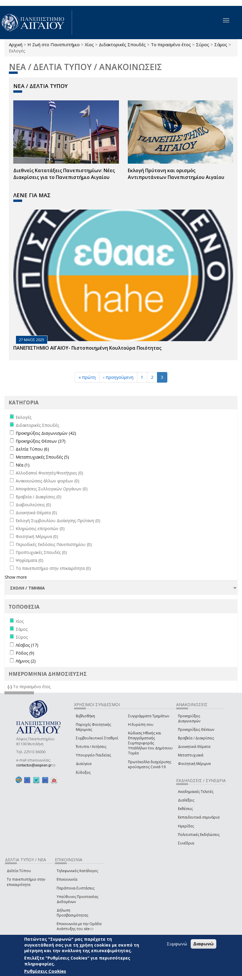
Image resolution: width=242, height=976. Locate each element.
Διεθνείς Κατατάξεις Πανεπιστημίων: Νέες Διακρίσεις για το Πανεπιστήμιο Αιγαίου (64, 173)
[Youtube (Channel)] (54, 780)
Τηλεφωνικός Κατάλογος (77, 870)
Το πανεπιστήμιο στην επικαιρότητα (26, 882)
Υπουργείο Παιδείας (93, 755)
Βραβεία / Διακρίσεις (196, 738)
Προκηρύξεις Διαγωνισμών (189, 718)
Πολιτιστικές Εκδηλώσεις (199, 834)
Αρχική (15, 44)
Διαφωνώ (203, 943)
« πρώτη (87, 377)
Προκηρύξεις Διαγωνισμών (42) (46, 433)
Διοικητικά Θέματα (194, 746)
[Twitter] (36, 780)
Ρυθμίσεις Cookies (45, 971)
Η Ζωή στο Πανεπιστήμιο (53, 44)
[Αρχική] (36, 22)
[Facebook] (27, 780)
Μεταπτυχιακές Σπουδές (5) (42, 457)
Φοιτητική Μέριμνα (194, 763)
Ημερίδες (186, 826)
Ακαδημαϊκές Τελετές (195, 791)
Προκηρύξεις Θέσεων (196, 729)
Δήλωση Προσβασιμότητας (72, 913)
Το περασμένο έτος (171, 44)
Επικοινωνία (67, 879)
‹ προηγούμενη (118, 377)
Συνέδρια (186, 843)
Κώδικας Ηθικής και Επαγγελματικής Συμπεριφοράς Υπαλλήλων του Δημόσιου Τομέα (150, 743)
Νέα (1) (23, 465)
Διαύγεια (83, 763)
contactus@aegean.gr (35, 765)
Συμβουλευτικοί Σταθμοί (97, 738)
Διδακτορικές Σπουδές (122, 44)
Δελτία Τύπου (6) (32, 449)
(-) (10, 686)
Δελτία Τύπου (19, 870)
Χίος (89, 44)
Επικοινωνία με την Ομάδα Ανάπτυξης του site (79, 926)
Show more (16, 577)
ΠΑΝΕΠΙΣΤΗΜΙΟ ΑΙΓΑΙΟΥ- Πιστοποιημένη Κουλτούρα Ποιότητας (87, 348)
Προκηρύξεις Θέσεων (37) (41, 441)
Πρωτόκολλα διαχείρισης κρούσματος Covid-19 (149, 764)
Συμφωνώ (177, 944)
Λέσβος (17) (27, 645)
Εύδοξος (83, 772)
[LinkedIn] (45, 780)
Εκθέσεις (185, 808)
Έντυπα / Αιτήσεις (91, 746)
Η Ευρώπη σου (140, 724)
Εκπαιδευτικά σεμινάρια (199, 817)
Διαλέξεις (186, 800)
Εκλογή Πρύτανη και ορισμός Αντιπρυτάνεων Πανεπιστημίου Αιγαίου (176, 173)
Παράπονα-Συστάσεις (75, 888)
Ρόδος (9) (25, 653)
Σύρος (202, 44)
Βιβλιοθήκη (85, 715)
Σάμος (220, 44)
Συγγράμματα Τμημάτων (148, 715)
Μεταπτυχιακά (190, 755)
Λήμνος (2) (26, 661)
